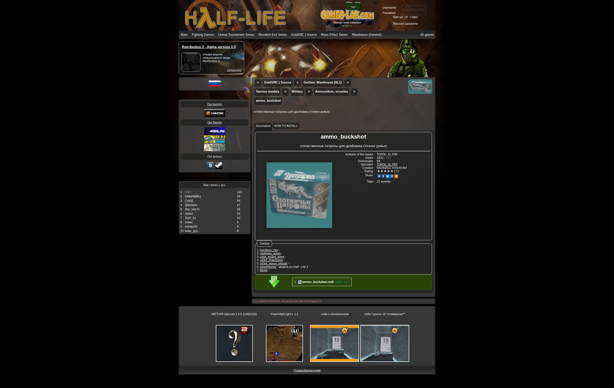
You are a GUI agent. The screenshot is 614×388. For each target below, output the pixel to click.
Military (297, 91)
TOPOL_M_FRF (387, 164)
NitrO (188, 192)
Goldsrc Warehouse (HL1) (323, 82)
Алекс (189, 222)
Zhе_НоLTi (192, 209)
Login (414, 17)
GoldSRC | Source (304, 34)
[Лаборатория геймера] (211, 168)
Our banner (214, 104)
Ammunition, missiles (331, 91)
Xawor (189, 213)
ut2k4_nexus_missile (274, 263)
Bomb (264, 270)
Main (184, 34)
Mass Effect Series (334, 34)
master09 (191, 226)
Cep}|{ (189, 200)
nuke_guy (191, 231)
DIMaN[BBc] (193, 196)
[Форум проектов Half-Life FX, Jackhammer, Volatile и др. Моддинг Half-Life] (214, 150)
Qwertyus (191, 205)
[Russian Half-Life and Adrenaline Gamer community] (214, 133)
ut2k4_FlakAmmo (271, 260)
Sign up (398, 17)
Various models (267, 91)
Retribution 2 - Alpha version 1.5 (209, 47)
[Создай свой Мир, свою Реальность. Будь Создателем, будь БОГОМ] (214, 142)
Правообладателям (307, 370)
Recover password (405, 23)
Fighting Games (203, 34)
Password (389, 13)
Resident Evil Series (273, 34)
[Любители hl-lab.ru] (219, 168)
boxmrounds (268, 267)
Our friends (214, 122)
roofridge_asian (270, 253)
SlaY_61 (190, 218)
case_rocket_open (272, 257)
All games (427, 34)
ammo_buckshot (268, 100)
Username (389, 7)
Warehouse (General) (366, 34)
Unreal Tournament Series (236, 34)
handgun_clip (269, 250)
